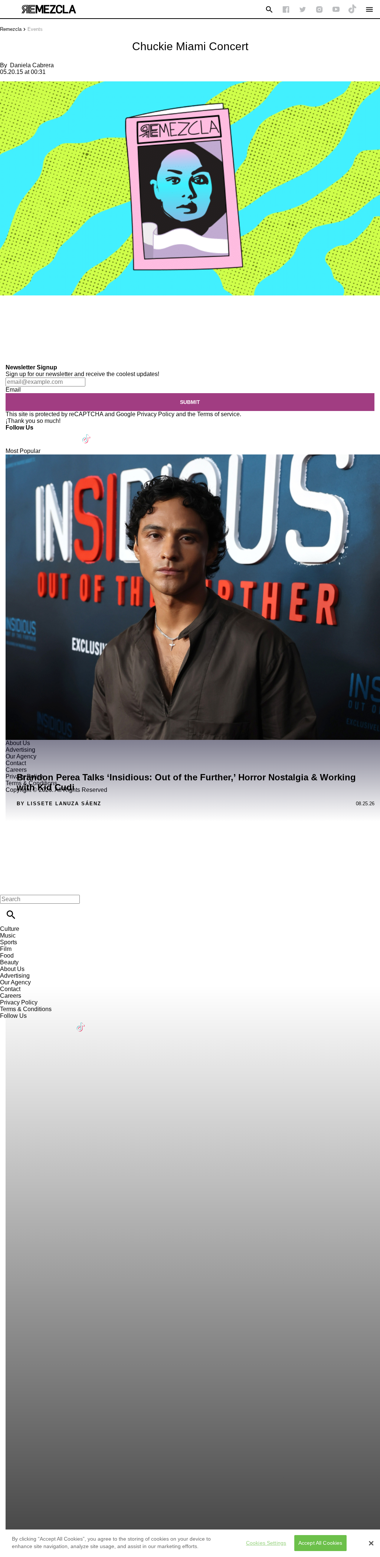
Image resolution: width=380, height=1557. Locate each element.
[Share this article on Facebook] (27, 317)
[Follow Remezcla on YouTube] (336, 9)
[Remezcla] (48, 9)
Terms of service (218, 414)
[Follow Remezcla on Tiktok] (86, 434)
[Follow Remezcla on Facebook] (286, 9)
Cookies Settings (266, 1543)
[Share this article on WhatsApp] (9, 317)
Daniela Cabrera (32, 65)
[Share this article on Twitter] (45, 317)
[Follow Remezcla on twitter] (302, 9)
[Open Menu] (369, 9)
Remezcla (11, 29)
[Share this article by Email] (63, 317)
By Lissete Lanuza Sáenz (59, 803)
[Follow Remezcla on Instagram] (319, 9)
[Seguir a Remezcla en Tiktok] (352, 9)
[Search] (269, 9)
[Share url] (8, 355)
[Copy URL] (17, 339)
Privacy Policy (155, 414)
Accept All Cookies (320, 1543)
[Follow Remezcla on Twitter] (33, 434)
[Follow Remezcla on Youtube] (69, 434)
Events (35, 29)
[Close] (371, 1543)
